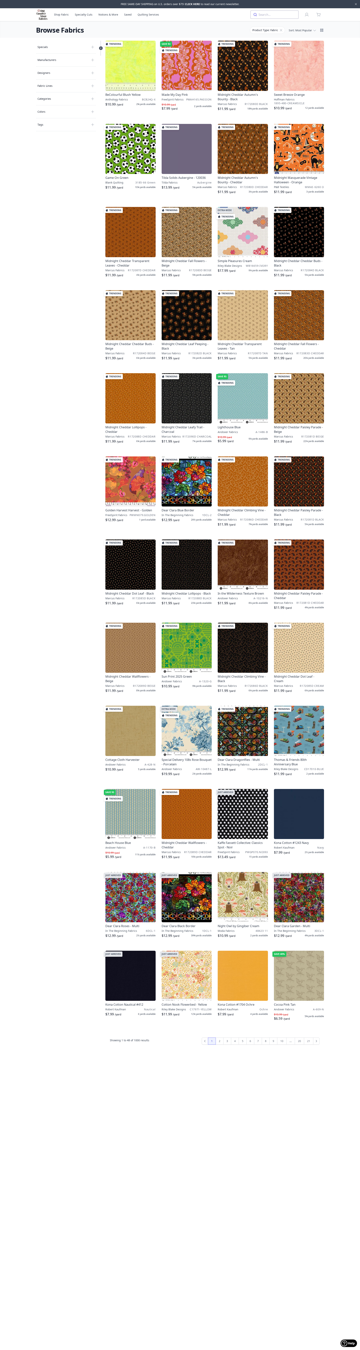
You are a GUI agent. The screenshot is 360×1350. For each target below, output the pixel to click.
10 (281, 1041)
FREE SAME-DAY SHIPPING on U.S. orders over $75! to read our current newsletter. (180, 4)
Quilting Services (148, 14)
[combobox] (274, 14)
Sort (300, 30)
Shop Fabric (61, 14)
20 (299, 1041)
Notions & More (108, 14)
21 (308, 1041)
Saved (128, 14)
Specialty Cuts (83, 14)
